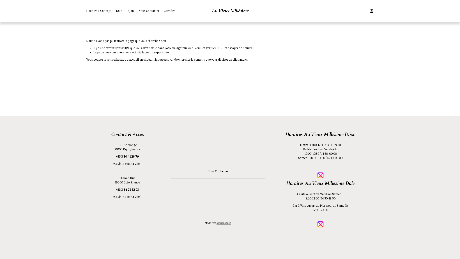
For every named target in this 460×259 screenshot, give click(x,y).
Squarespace (224, 223)
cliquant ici (150, 59)
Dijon (130, 11)
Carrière (169, 11)
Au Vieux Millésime (230, 10)
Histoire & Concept (98, 11)
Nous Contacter (149, 11)
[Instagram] (372, 11)
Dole (119, 11)
